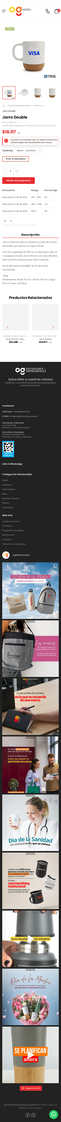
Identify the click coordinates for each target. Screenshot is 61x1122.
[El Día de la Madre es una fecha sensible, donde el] (30, 997)
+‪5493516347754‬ (21, 411)
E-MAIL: (5, 416)
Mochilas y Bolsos (10, 498)
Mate (4, 494)
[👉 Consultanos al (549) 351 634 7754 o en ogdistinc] (30, 939)
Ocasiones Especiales (19, 105)
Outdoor (52, 125)
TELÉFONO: (7, 411)
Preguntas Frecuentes (12, 530)
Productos (7, 526)
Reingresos (7, 336)
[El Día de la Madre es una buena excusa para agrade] (30, 648)
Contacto (6, 539)
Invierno (38, 105)
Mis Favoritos (8, 535)
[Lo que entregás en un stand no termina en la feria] (30, 706)
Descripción (30, 235)
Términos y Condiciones (13, 544)
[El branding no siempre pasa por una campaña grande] (30, 881)
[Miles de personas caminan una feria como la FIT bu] (30, 764)
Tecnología (7, 507)
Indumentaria (8, 489)
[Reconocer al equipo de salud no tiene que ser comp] (30, 822)
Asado (5, 480)
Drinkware (19, 125)
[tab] (30, 234)
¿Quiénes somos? (11, 521)
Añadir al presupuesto (18, 180)
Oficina (5, 503)
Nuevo (10, 29)
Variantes (7, 150)
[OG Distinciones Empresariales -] (20, 11)
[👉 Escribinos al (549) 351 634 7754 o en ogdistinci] (30, 1055)
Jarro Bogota (45, 339)
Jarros (45, 125)
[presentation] (8, 327)
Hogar (16, 336)
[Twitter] (11, 221)
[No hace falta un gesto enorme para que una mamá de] (30, 590)
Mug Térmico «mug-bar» (18, 339)
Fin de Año (28, 125)
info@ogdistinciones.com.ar (23, 416)
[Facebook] (5, 221)
